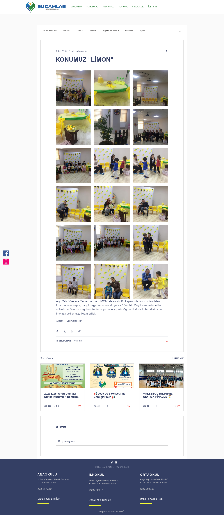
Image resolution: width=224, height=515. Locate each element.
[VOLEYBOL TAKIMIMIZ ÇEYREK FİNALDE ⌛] (161, 376)
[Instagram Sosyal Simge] (6, 262)
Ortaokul (93, 30)
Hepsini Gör (178, 357)
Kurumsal (129, 30)
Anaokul (66, 30)
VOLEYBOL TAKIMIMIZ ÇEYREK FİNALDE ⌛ (157, 395)
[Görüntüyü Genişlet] (73, 88)
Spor (142, 30)
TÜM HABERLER (48, 30)
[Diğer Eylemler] (166, 51)
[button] (179, 31)
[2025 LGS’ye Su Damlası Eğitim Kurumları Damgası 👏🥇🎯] (63, 376)
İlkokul (79, 30)
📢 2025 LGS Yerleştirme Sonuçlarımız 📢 (109, 395)
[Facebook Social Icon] (6, 253)
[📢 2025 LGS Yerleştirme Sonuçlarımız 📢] (112, 376)
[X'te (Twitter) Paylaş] (64, 331)
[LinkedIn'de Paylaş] (72, 331)
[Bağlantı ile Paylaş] (79, 331)
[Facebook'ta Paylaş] (57, 331)
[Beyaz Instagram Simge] (116, 462)
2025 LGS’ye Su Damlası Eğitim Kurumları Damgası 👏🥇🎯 (61, 395)
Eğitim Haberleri (111, 30)
